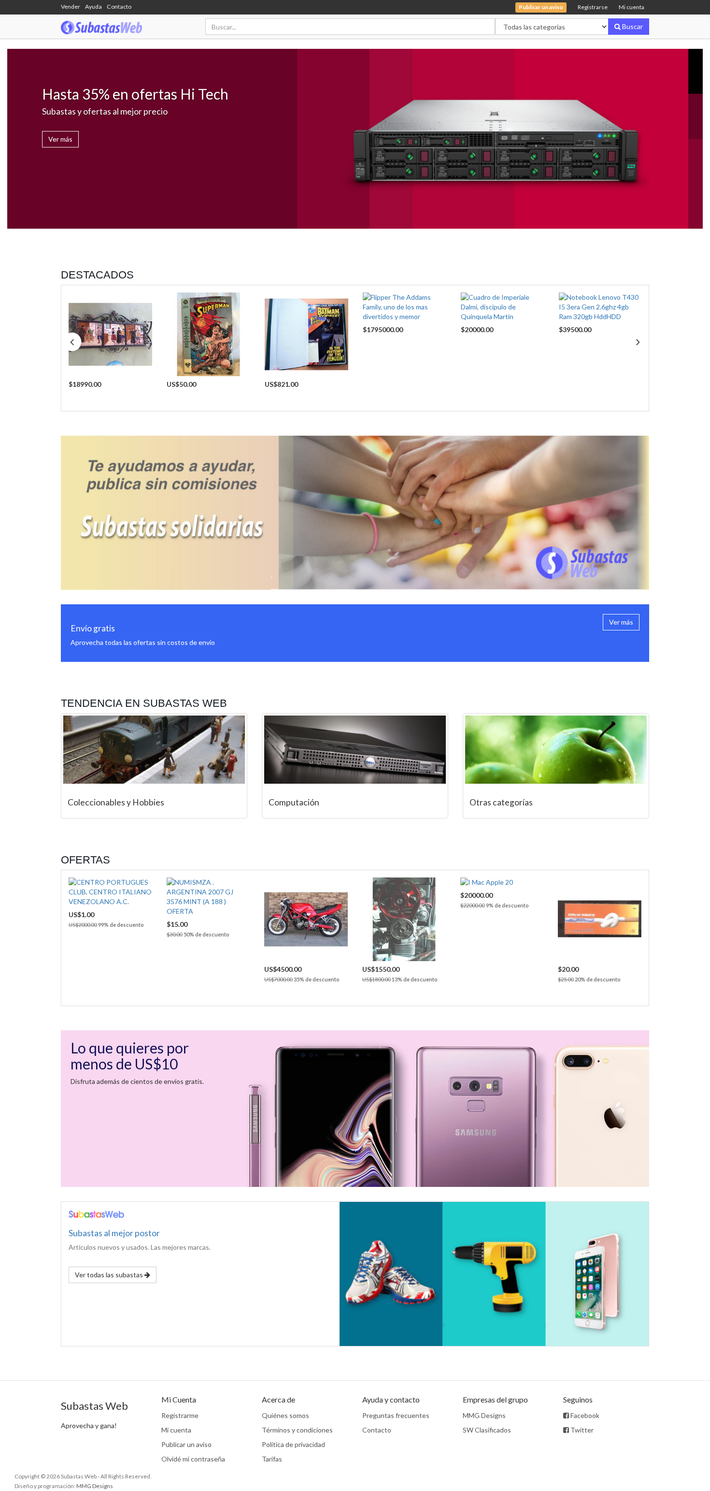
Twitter (581, 1430)
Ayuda (93, 6)
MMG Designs (484, 1415)
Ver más (60, 139)
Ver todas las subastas (109, 1275)
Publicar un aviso (186, 1444)
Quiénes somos (285, 1415)
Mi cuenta (631, 7)
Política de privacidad (293, 1444)
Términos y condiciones (297, 1430)
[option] (110, 348)
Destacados (97, 275)
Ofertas (85, 860)
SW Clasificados (487, 1430)
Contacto (119, 6)
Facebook (584, 1415)
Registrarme (180, 1415)
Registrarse (593, 7)
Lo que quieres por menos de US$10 (130, 1055)
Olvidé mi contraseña (193, 1459)
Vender (70, 6)
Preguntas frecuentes (395, 1415)
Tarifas (272, 1459)
